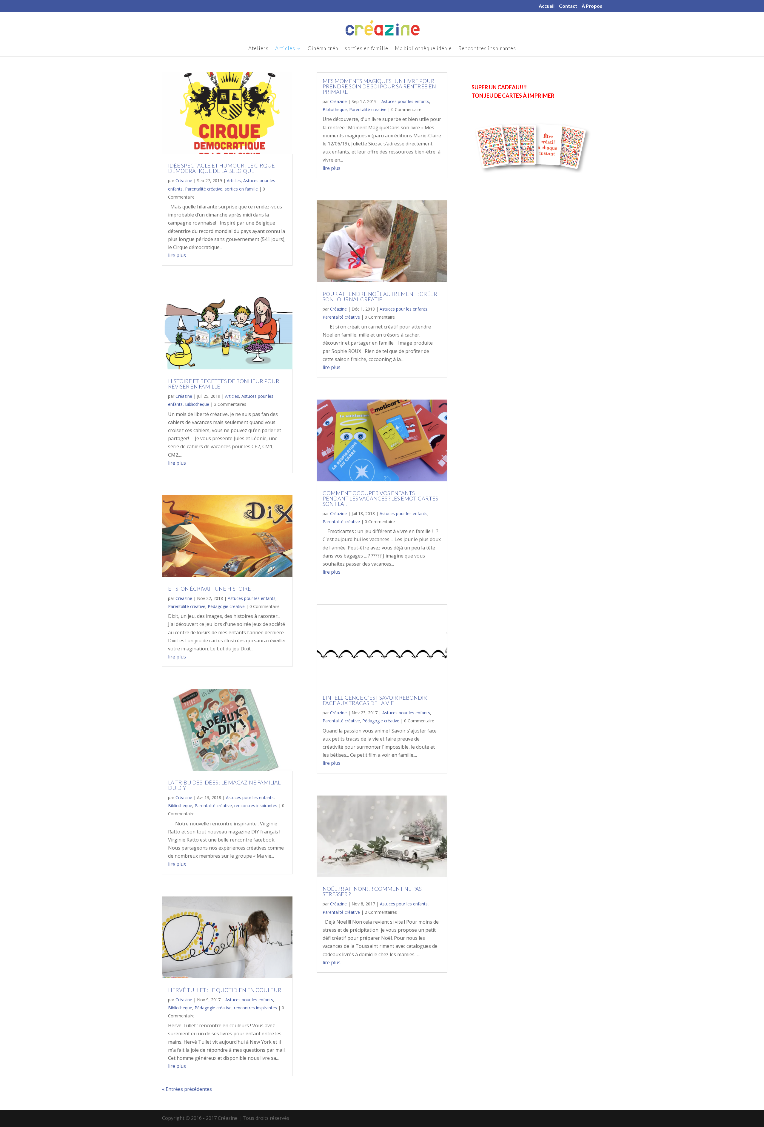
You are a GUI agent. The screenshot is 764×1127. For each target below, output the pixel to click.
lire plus (177, 255)
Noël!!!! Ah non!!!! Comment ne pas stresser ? (372, 891)
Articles (285, 48)
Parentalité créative (203, 189)
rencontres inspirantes (255, 805)
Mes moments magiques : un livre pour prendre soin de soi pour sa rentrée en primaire (379, 86)
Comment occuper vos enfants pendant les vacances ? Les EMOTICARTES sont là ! (380, 498)
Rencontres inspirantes (487, 48)
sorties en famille (366, 48)
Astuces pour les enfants (251, 598)
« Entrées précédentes (187, 1089)
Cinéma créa (323, 48)
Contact (568, 6)
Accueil (546, 6)
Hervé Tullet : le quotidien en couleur (224, 990)
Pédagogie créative (226, 606)
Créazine (183, 180)
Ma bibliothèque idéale (423, 48)
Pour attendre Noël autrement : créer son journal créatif (380, 297)
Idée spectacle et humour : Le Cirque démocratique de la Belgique (221, 168)
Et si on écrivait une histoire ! (211, 588)
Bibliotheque (197, 404)
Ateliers (258, 48)
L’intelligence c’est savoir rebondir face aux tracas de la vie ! (375, 700)
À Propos (592, 6)
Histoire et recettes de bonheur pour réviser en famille (223, 384)
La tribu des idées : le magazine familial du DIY (224, 785)
